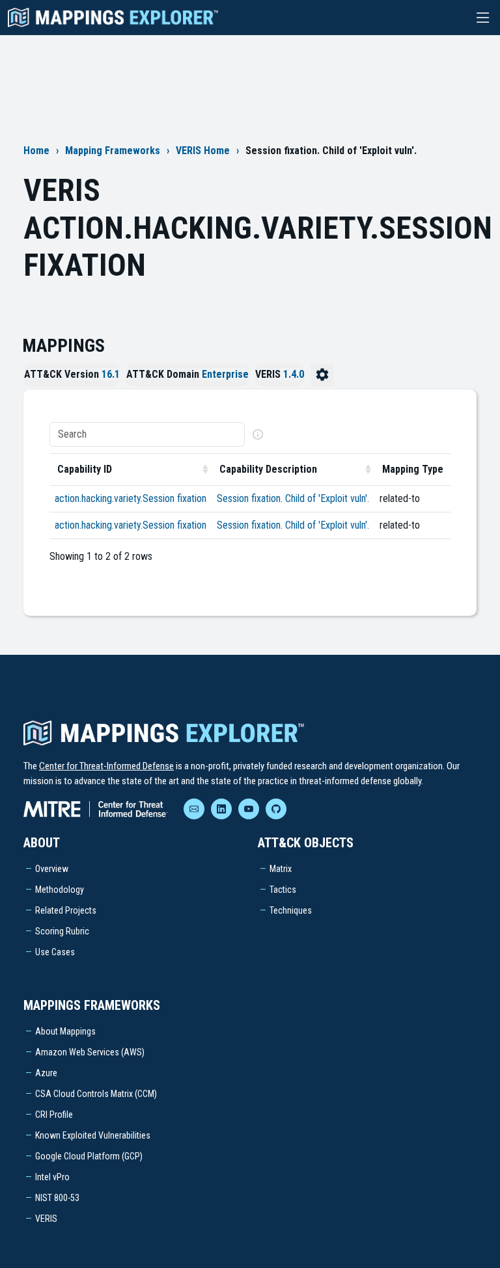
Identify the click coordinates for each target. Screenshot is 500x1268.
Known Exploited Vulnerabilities (92, 1135)
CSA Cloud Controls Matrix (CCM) (96, 1093)
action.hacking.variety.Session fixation (130, 498)
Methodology (59, 889)
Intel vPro (52, 1177)
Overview (51, 868)
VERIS (46, 1218)
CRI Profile (54, 1114)
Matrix (281, 868)
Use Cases (55, 952)
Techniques (291, 910)
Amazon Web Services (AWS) (90, 1052)
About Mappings (65, 1031)
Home (36, 150)
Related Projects (65, 910)
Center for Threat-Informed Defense (106, 766)
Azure (46, 1072)
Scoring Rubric (62, 931)
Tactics (283, 889)
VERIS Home (203, 150)
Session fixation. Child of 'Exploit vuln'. (293, 498)
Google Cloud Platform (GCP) (89, 1156)
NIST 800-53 (57, 1197)
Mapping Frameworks (112, 150)
